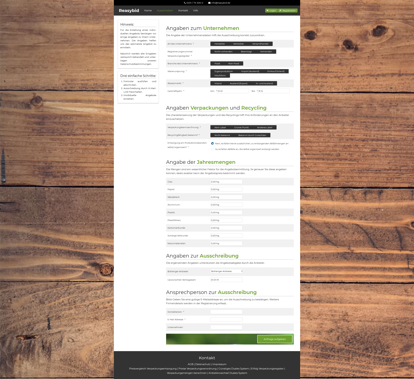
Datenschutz (203, 364)
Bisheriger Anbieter (178, 271)
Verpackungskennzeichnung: (184, 127)
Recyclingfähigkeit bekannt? (184, 135)
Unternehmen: (175, 327)
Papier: (171, 189)
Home (148, 10)
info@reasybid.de (220, 2)
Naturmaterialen (176, 243)
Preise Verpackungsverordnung (198, 368)
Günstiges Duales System (233, 368)
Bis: (254, 91)
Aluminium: (174, 204)
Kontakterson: (176, 312)
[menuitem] (193, 3)
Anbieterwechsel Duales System (228, 372)
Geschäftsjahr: (176, 91)
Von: (213, 91)
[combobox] (226, 271)
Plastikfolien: (174, 220)
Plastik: (171, 212)
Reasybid (129, 10)
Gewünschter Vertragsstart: (182, 279)
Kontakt (183, 10)
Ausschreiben (165, 10)
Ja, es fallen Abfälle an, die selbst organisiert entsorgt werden (247, 149)
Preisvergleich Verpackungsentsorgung (153, 368)
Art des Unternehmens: (181, 43)
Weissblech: (174, 197)
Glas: (170, 181)
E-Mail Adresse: (176, 319)
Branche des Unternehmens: (184, 63)
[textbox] (233, 91)
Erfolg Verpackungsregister (267, 368)
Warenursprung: (177, 71)
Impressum (219, 364)
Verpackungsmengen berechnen (187, 372)
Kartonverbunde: (176, 227)
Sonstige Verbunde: (178, 235)
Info (195, 10)
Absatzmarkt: (175, 83)
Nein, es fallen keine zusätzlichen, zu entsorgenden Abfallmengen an (252, 143)
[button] (271, 10)
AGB (190, 364)
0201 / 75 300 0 (194, 2)
